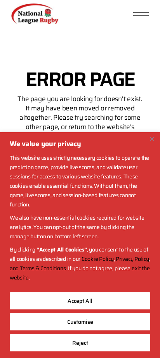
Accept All (80, 301)
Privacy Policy (132, 259)
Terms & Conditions (43, 268)
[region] (80, 245)
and (15, 268)
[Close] (152, 138)
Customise (80, 322)
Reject (80, 343)
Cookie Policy (98, 259)
